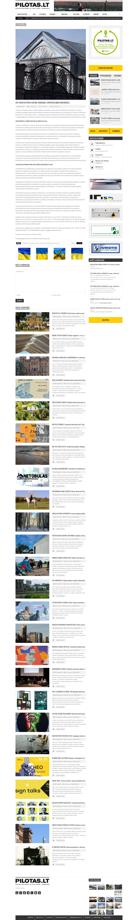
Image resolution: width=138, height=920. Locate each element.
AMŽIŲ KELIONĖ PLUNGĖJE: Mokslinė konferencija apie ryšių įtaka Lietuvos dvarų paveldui (69, 402)
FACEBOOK (99, 155)
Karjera (88, 917)
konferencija (43, 243)
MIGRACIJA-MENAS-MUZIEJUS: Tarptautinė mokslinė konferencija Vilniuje (69, 647)
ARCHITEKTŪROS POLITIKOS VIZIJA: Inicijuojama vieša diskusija (69, 736)
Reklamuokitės (61, 917)
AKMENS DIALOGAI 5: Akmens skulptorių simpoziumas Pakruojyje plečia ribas (111, 109)
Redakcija (40, 917)
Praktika (64, 14)
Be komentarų (32, 106)
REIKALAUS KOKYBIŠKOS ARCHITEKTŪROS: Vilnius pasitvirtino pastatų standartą (69, 625)
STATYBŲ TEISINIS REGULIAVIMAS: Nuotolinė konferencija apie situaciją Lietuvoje (69, 714)
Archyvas (97, 917)
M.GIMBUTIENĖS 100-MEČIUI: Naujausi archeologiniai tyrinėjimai (69, 758)
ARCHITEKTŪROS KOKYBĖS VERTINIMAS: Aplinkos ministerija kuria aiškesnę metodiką (69, 536)
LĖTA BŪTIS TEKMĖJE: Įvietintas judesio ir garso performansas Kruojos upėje (79, 18)
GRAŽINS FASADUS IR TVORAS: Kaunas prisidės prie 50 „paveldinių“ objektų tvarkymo (105, 299)
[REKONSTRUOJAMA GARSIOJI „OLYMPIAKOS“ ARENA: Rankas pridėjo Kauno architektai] (93, 887)
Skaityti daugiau (60, 328)
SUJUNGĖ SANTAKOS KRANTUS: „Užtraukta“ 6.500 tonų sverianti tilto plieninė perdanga (111, 99)
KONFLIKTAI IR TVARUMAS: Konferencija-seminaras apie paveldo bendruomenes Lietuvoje (69, 313)
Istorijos (86, 14)
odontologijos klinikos (106, 303)
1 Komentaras (69, 628)
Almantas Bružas (55, 106)
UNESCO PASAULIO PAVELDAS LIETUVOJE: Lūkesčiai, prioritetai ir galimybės (69, 825)
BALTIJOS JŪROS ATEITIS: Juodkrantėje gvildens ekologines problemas (69, 447)
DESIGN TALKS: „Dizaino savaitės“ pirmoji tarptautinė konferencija (69, 781)
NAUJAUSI (93, 75)
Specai (104, 14)
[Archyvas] (35, 892)
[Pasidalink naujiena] (24, 892)
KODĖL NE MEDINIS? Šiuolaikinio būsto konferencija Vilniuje (69, 380)
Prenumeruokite (76, 917)
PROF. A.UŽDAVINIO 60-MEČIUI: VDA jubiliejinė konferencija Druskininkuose (69, 692)
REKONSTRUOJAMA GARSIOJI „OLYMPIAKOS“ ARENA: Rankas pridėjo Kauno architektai (111, 80)
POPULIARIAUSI (105, 75)
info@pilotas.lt (99, 163)
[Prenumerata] (16, 892)
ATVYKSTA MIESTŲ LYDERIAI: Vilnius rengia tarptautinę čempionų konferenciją (69, 602)
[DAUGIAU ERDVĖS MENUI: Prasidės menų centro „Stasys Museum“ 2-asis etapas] (110, 887)
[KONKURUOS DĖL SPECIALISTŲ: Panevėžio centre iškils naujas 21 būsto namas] (93, 905)
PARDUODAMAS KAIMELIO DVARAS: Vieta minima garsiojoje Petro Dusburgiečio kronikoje (105, 264)
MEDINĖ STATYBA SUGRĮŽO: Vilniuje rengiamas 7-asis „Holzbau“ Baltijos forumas (69, 335)
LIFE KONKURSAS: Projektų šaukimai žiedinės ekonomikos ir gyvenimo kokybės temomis (69, 580)
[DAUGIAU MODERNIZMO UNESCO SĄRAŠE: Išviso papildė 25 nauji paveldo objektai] (101, 905)
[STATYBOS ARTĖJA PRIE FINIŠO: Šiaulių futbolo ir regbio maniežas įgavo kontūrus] (118, 899)
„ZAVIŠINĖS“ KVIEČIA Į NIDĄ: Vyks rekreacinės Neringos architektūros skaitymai (111, 89)
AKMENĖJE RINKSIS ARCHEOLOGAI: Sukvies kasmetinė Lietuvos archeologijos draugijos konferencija (69, 558)
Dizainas (52, 14)
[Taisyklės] (39, 892)
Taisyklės (106, 917)
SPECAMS (117, 75)
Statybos (42, 14)
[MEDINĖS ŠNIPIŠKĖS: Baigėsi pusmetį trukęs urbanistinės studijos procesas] (93, 912)
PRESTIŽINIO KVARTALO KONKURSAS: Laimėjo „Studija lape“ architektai (105, 273)
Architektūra (22, 14)
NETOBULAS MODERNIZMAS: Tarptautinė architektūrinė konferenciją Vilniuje (69, 469)
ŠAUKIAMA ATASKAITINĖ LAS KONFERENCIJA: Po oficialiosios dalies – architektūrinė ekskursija (69, 357)
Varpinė (96, 14)
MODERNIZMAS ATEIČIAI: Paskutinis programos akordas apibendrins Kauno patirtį (69, 669)
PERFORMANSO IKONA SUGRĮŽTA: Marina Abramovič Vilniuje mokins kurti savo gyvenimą (69, 491)
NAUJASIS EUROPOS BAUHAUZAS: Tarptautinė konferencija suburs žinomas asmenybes (69, 803)
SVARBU (98, 149)
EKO (34, 14)
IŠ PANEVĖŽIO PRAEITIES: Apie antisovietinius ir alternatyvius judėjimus (69, 847)
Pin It (73, 243)
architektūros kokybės (28, 243)
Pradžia (30, 917)
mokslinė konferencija (53, 243)
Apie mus (49, 917)
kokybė (37, 243)
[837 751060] (32, 892)
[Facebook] (20, 892)
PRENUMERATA (100, 143)
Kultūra (76, 14)
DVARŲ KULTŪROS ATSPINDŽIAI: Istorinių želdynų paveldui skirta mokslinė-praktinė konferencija (69, 513)
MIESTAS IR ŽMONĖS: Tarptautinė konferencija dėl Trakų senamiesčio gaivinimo (69, 424)
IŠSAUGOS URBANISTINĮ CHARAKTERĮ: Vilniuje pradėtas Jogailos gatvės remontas (105, 308)
